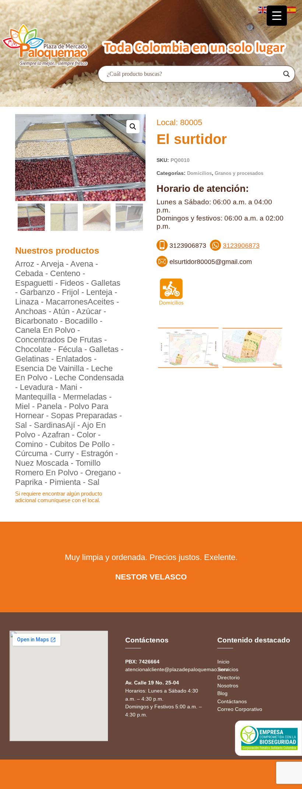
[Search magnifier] (286, 74)
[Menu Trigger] (277, 16)
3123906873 (241, 245)
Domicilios (199, 173)
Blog (222, 693)
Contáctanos (232, 701)
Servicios (227, 669)
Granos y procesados (239, 173)
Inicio (223, 662)
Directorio (228, 677)
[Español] (291, 9)
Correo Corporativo (239, 709)
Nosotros (227, 685)
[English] (263, 9)
